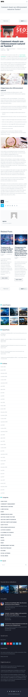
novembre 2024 (4, 415)
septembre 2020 (4, 454)
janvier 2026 (3, 370)
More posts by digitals (6, 223)
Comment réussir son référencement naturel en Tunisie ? (13, 43)
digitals (3, 48)
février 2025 (3, 405)
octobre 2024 (3, 418)
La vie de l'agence (6, 529)
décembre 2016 (4, 486)
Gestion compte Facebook (8, 519)
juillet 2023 (3, 438)
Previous (6, 21)
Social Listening (5, 553)
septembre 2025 (4, 382)
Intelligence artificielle (8, 527)
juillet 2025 (3, 389)
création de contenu (7, 506)
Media (2, 537)
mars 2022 (3, 441)
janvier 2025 (3, 408)
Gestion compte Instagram (9, 522)
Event (2, 511)
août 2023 (3, 434)
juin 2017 (2, 473)
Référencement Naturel (10, 48)
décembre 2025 (4, 373)
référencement (22, 56)
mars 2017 (3, 480)
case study (4, 501)
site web (3, 550)
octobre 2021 (3, 447)
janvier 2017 (3, 483)
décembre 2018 (4, 467)
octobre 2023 (3, 428)
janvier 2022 (3, 444)
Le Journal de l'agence (7, 532)
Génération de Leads (7, 514)
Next (22, 21)
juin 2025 (2, 392)
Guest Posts (4, 524)
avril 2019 (3, 463)
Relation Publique (6, 548)
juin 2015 (2, 489)
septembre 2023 (4, 431)
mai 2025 (2, 395)
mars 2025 (3, 402)
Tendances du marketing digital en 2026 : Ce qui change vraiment (7, 249)
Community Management (8, 504)
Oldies (2, 540)
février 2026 (3, 366)
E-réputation (4, 509)
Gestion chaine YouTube (8, 516)
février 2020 (3, 460)
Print (2, 542)
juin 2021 (2, 450)
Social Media (4, 555)
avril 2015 (3, 493)
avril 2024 (3, 425)
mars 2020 (3, 457)
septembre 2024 (4, 421)
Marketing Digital (6, 535)
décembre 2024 (4, 412)
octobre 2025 (3, 379)
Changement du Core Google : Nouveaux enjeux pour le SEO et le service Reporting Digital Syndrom (21, 251)
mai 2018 (2, 470)
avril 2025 (3, 399)
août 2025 (3, 386)
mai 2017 (2, 476)
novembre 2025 (4, 376)
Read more (5, 278)
